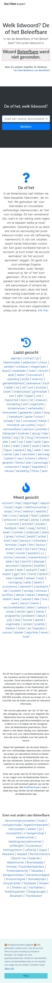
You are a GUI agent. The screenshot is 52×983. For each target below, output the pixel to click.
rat (31, 400)
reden (16, 446)
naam (22, 544)
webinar (28, 511)
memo (46, 446)
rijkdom (43, 574)
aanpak (24, 515)
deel (22, 528)
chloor (43, 362)
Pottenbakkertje (17, 870)
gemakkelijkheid (13, 383)
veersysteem (16, 829)
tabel (9, 561)
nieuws (9, 471)
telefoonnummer (36, 507)
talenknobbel (11, 362)
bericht (26, 561)
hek (5, 515)
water (37, 450)
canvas (7, 632)
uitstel (46, 519)
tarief (26, 446)
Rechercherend (40, 854)
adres (45, 532)
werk (14, 603)
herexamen (9, 412)
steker (21, 375)
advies (35, 519)
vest (20, 458)
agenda (16, 358)
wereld (26, 599)
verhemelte (35, 408)
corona (8, 557)
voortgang (15, 582)
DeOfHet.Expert (32, 787)
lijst (17, 561)
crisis (13, 515)
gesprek (7, 462)
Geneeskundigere (38, 875)
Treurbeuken (33, 895)
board (6, 370)
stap (45, 433)
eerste (21, 611)
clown (7, 391)
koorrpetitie (13, 833)
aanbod (19, 450)
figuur (8, 450)
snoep (10, 611)
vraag (31, 528)
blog (47, 412)
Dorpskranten (12, 883)
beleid (7, 599)
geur (46, 441)
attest (31, 607)
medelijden (19, 370)
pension (28, 429)
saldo (27, 582)
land (34, 549)
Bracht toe (19, 858)
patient (10, 458)
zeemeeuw (33, 383)
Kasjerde (34, 858)
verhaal (23, 519)
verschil (43, 370)
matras (40, 611)
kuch (46, 383)
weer (16, 599)
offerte (42, 458)
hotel (26, 636)
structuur (41, 590)
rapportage (30, 503)
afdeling (43, 595)
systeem (15, 590)
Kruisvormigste (15, 879)
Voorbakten (36, 887)
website (41, 511)
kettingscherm (12, 850)
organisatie (13, 624)
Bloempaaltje (35, 862)
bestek (19, 578)
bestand (33, 553)
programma (12, 615)
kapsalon (39, 628)
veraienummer (25, 837)
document (12, 565)
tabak (9, 387)
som (11, 395)
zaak (29, 441)
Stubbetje (29, 883)
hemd (32, 574)
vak (5, 590)
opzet (35, 446)
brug (30, 437)
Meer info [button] (9, 968)
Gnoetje (11, 866)
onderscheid (21, 391)
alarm (37, 412)
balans (38, 582)
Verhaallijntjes (37, 879)
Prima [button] (26, 976)
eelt (25, 404)
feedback (10, 528)
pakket (44, 515)
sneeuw (40, 400)
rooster (20, 553)
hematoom (16, 416)
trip (18, 420)
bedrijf (31, 536)
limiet (10, 553)
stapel (29, 395)
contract (28, 358)
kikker (43, 420)
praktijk (40, 624)
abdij (11, 375)
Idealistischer (15, 862)
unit (30, 387)
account (7, 503)
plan (29, 462)
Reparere (8, 854)
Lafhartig (30, 850)
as (29, 628)
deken (31, 595)
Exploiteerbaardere (31, 866)
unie (38, 395)
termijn (41, 528)
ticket (9, 507)
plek (5, 441)
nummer (17, 532)
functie (27, 620)
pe (40, 829)
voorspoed (30, 420)
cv (42, 553)
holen (41, 820)
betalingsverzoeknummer (25, 841)
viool (40, 425)
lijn (23, 437)
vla (17, 387)
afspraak (39, 561)
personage (41, 462)
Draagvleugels (36, 891)
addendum (30, 362)
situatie (40, 524)
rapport (45, 503)
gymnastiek (39, 391)
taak (42, 569)
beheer (30, 578)
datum (41, 615)
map (18, 503)
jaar (17, 454)
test (23, 574)
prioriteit (41, 429)
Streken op (19, 887)
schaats (8, 420)
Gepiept (22, 854)
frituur (35, 471)
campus (42, 607)
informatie (39, 540)
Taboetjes (37, 870)
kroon (39, 416)
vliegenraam (38, 366)
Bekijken (26, 126)
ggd (16, 574)
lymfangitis (17, 845)
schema (30, 458)
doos (24, 400)
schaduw (22, 366)
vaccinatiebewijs (14, 607)
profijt (25, 379)
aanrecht (25, 586)
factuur (40, 544)
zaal (13, 441)
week (6, 532)
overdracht (41, 586)
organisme (37, 404)
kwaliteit (39, 565)
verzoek (20, 557)
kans (7, 446)
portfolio (7, 595)
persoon (25, 540)
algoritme (32, 632)
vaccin (24, 603)
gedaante (26, 412)
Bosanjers (16, 895)
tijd (27, 549)
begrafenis (39, 466)
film (31, 544)
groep (10, 536)
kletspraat (9, 433)
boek (19, 549)
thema (19, 462)
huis (44, 599)
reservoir (37, 379)
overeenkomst (37, 557)
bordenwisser (16, 408)
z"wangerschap (34, 833)
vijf (24, 387)
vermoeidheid (12, 429)
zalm (20, 395)
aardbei (9, 366)
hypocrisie (11, 400)
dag (29, 450)
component (11, 466)
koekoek (23, 433)
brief (7, 540)
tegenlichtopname (36, 824)
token (22, 628)
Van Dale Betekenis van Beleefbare (31, 70)
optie (37, 441)
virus (17, 511)
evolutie (41, 387)
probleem (28, 615)
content (28, 624)
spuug (36, 433)
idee (37, 599)
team (20, 569)
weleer (31, 829)
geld (30, 611)
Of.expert (14, 4)
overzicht (13, 524)
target (26, 466)
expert (6, 574)
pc (38, 358)
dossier (9, 569)
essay (8, 511)
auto (45, 471)
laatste (39, 620)
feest (34, 515)
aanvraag (44, 454)
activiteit (27, 524)
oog (15, 437)
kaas (9, 578)
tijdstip (6, 437)
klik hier (43, 310)
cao (20, 441)
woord (9, 549)
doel (18, 620)
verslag (28, 590)
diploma (26, 565)
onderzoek (33, 532)
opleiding (13, 379)
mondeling (13, 404)
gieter (29, 416)
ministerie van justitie (21, 425)
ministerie (41, 437)
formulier (11, 544)
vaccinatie (28, 454)
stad (46, 450)
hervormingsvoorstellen (20, 820)
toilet (32, 370)
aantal (8, 454)
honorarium (34, 375)
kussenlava (33, 845)
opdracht (31, 569)
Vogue (43, 850)
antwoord (10, 519)
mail (15, 540)
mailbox (10, 628)
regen (19, 507)
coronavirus (9, 586)
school (20, 536)
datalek (19, 632)
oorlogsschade (12, 824)
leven (44, 632)
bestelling (22, 471)
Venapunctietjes (13, 875)
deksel (20, 595)
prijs (9, 620)
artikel (42, 536)
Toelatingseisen (14, 891)
